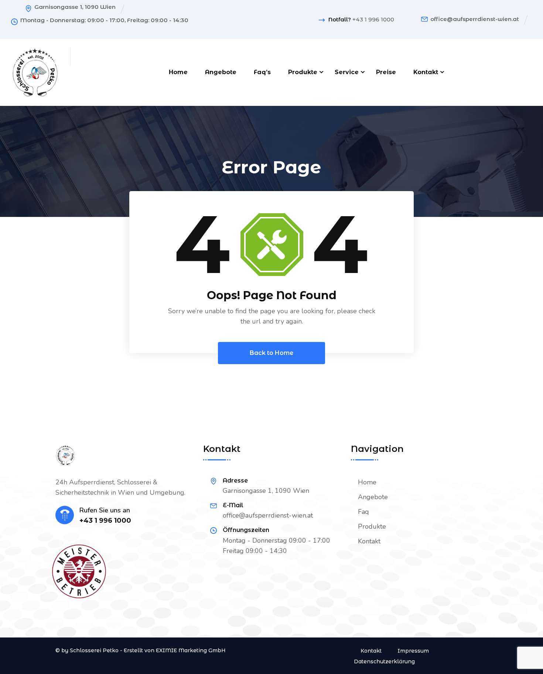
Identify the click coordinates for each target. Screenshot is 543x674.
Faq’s (262, 72)
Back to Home (271, 352)
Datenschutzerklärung (384, 661)
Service (347, 72)
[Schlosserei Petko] (35, 71)
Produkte (302, 72)
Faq (363, 511)
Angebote (220, 72)
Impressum (413, 650)
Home (178, 72)
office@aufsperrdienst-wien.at (474, 19)
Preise (386, 72)
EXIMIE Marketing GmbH (191, 650)
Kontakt (425, 72)
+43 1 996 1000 (373, 19)
